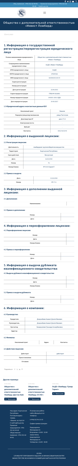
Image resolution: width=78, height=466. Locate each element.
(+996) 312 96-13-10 (36, 419)
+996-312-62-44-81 (31, 4)
